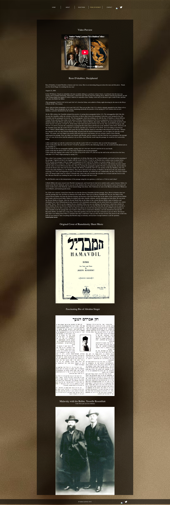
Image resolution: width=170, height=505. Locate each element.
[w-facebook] (117, 9)
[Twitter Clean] (121, 7)
